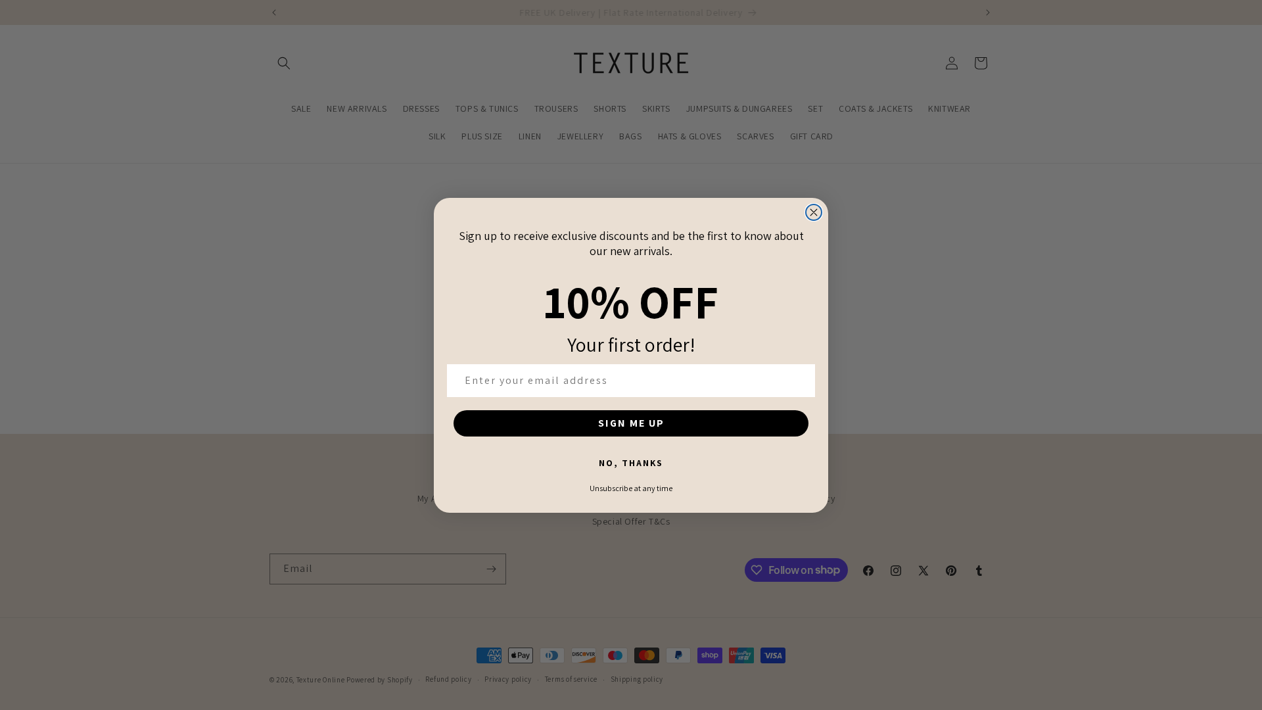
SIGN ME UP (631, 423)
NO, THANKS (631, 463)
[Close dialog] (814, 212)
